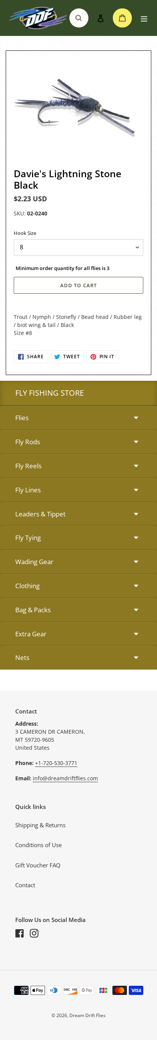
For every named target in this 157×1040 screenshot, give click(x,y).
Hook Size (25, 233)
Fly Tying (28, 537)
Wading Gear (34, 561)
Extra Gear (30, 633)
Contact (25, 885)
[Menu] (144, 18)
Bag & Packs (33, 609)
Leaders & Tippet (40, 513)
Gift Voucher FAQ (38, 865)
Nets (22, 657)
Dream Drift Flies (87, 1015)
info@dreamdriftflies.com (65, 778)
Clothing (27, 585)
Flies (22, 417)
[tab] (78, 418)
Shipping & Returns (40, 825)
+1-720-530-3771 (56, 763)
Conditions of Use (38, 845)
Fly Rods (27, 441)
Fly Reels (28, 465)
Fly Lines (28, 489)
